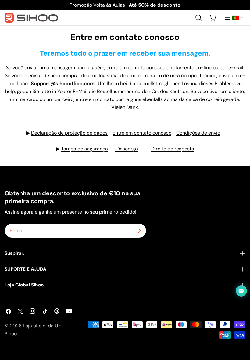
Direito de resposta (172, 149)
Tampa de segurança (84, 149)
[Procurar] (198, 18)
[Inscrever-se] (139, 230)
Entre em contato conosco (141, 133)
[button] (237, 17)
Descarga (127, 149)
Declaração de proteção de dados (69, 133)
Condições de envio (198, 133)
